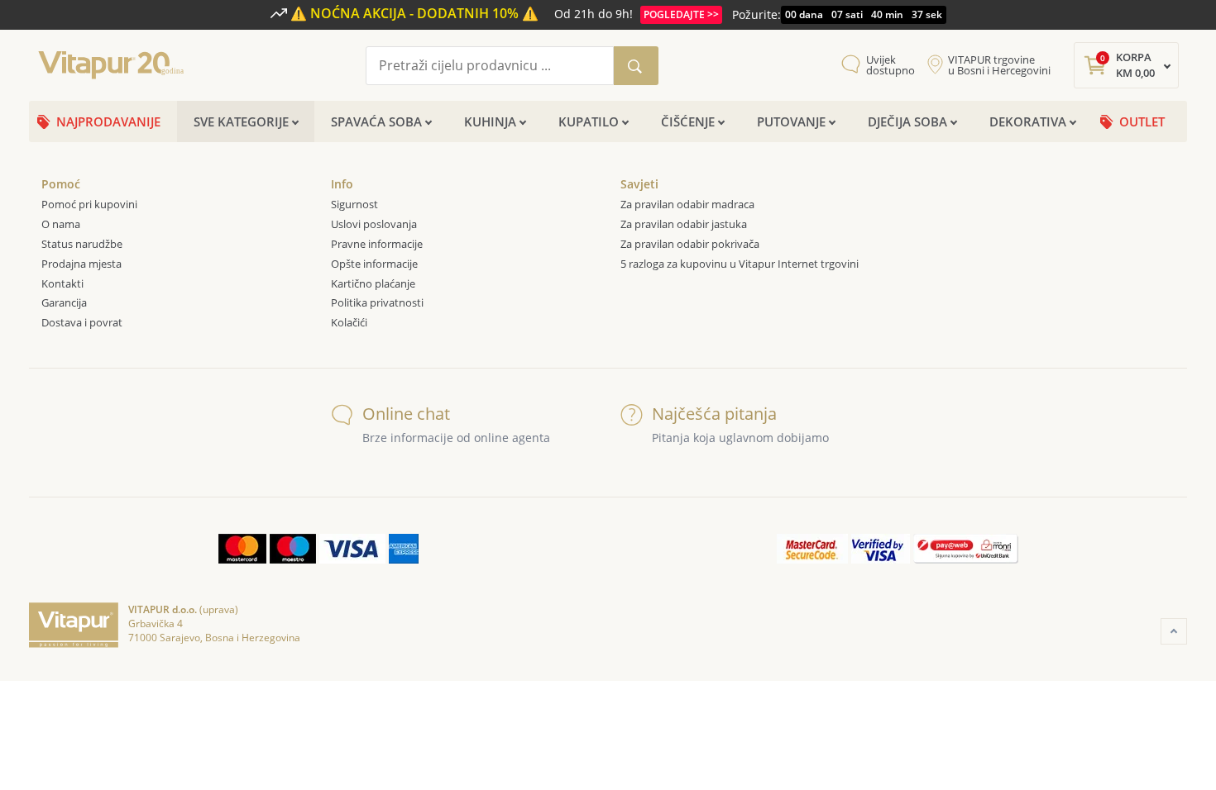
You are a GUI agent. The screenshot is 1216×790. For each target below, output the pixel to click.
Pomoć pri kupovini (89, 204)
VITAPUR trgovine (999, 65)
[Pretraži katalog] (636, 65)
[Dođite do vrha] (1174, 631)
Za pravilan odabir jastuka (683, 224)
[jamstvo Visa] (880, 549)
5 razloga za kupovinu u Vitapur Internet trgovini (739, 263)
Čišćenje (688, 121)
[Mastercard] (242, 549)
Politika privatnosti (377, 302)
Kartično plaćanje (373, 283)
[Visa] (352, 549)
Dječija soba (907, 121)
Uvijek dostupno (890, 65)
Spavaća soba (376, 121)
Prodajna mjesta (81, 263)
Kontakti (62, 283)
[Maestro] (293, 549)
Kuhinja (490, 121)
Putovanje (791, 121)
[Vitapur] (115, 64)
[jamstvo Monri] (965, 549)
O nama (60, 224)
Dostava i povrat (81, 322)
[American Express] (404, 549)
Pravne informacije (377, 243)
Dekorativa (1027, 121)
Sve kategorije (241, 121)
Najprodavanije (108, 121)
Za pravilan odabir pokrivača (689, 243)
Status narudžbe (81, 243)
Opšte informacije (374, 263)
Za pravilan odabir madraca (687, 204)
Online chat (406, 413)
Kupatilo (588, 121)
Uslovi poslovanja (374, 224)
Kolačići (350, 322)
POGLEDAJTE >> (681, 14)
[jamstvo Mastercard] (812, 549)
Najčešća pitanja (714, 413)
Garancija (64, 302)
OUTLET (1142, 121)
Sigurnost (354, 204)
